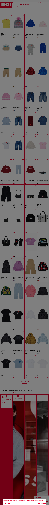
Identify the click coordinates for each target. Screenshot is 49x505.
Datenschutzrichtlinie (8, 501)
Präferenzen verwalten (39, 500)
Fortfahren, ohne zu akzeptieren (7, 503)
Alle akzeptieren (42, 503)
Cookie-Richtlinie (15, 501)
